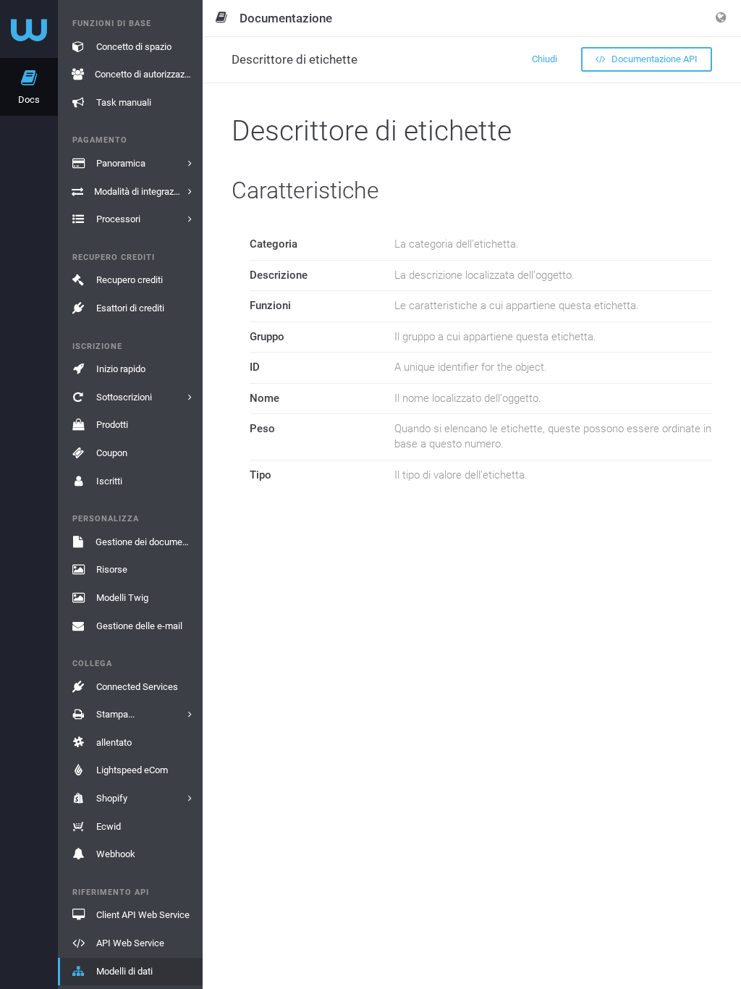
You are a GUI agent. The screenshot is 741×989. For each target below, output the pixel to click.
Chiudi (544, 59)
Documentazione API (653, 59)
